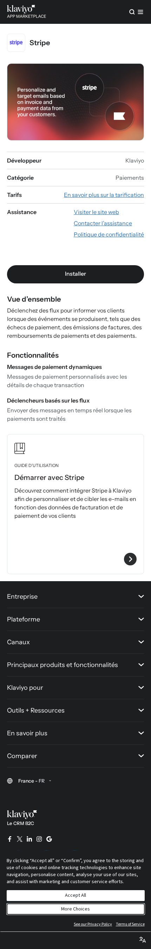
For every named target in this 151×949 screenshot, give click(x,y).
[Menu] (140, 11)
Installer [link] (75, 273)
